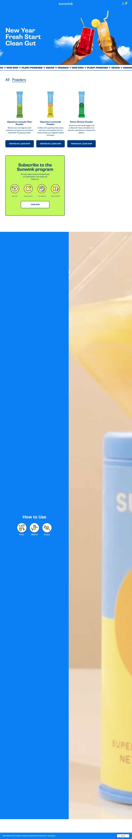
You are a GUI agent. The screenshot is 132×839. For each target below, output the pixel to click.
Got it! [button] (123, 835)
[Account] (123, 4)
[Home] (66, 3)
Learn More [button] (51, 835)
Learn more (35, 205)
